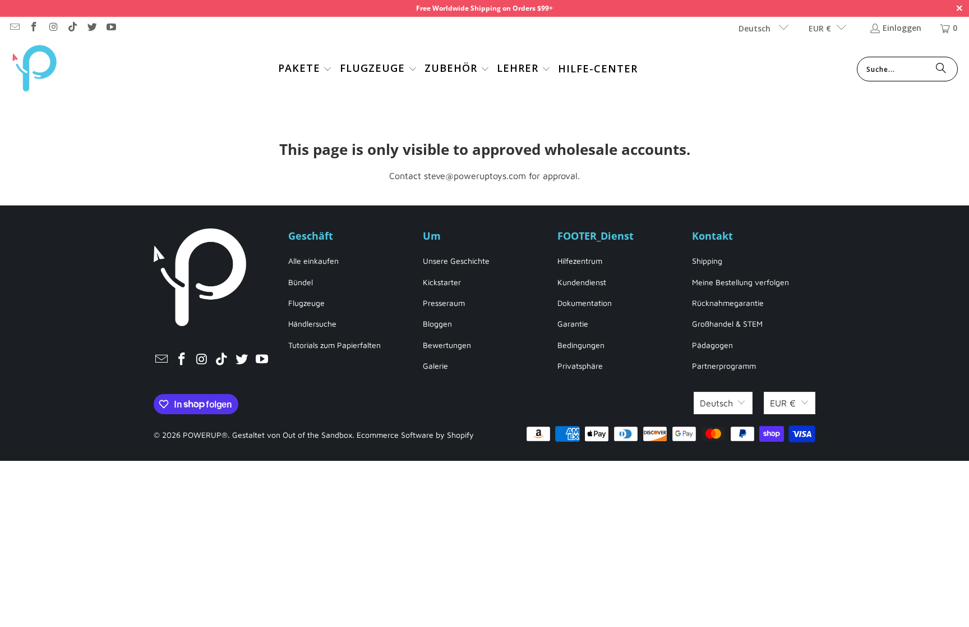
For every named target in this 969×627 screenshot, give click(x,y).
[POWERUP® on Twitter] (91, 27)
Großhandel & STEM (727, 323)
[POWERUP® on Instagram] (52, 27)
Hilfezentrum (579, 261)
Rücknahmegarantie (728, 303)
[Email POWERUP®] (14, 27)
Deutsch (756, 28)
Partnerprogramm (724, 365)
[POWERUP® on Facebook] (33, 27)
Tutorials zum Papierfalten (334, 345)
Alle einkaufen (313, 261)
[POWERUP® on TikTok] (72, 27)
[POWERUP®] (35, 69)
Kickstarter (442, 282)
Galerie (435, 365)
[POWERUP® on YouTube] (111, 27)
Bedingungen (581, 345)
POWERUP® (205, 435)
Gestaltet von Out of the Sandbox (292, 435)
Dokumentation (584, 303)
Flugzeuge (306, 303)
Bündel (300, 282)
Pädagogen (712, 345)
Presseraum (444, 303)
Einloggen (902, 27)
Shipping (707, 261)
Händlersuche (312, 323)
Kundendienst (581, 282)
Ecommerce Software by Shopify (415, 435)
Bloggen (437, 323)
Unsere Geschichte (456, 261)
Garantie (572, 323)
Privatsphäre (580, 365)
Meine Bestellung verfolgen (740, 282)
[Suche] (941, 69)
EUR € (820, 28)
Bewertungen (447, 345)
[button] (305, 69)
